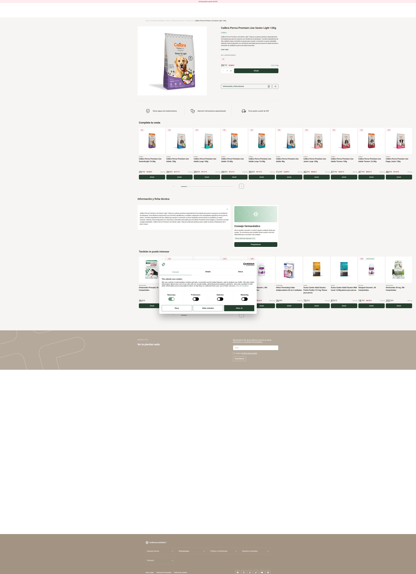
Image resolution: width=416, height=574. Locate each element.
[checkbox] (234, 353)
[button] (192, 551)
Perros (168, 21)
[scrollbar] (207, 186)
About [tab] (240, 271)
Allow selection (208, 308)
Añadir (152, 177)
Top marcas (189, 21)
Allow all (239, 308)
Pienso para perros (178, 21)
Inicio (147, 21)
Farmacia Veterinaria (157, 21)
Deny (177, 308)
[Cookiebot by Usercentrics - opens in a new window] (244, 264)
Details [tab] (208, 271)
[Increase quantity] (230, 70)
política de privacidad (249, 353)
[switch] (196, 299)
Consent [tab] (175, 272)
